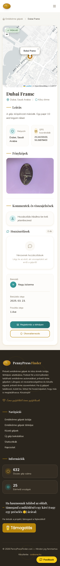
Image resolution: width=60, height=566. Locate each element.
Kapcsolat (10, 447)
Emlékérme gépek (14, 18)
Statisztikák (11, 442)
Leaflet (28, 86)
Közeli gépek (11, 430)
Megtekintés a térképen (32, 324)
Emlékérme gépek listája (18, 419)
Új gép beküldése (14, 436)
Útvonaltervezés (32, 333)
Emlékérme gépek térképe (19, 425)
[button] (30, 56)
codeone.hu (35, 554)
